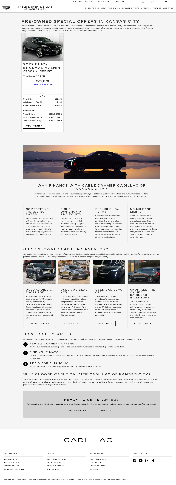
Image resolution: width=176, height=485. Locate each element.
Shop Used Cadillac (143, 323)
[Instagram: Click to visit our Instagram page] (148, 460)
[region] (42, 110)
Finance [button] (157, 8)
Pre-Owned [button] (114, 8)
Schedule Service (56, 466)
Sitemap (32, 479)
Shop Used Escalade (39, 323)
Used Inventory (12, 463)
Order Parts (53, 469)
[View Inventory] (42, 47)
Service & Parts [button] (130, 8)
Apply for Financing (77, 410)
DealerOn (24, 479)
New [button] (103, 8)
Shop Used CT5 (105, 323)
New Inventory (11, 459)
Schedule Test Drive (14, 469)
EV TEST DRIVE (92, 8)
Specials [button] (146, 8)
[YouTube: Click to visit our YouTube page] (142, 460)
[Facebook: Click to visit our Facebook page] (135, 460)
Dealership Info (98, 459)
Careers (94, 469)
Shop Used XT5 (71, 323)
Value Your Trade (56, 463)
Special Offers (11, 466)
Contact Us (105, 410)
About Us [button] (168, 8)
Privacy (39, 479)
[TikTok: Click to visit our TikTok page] (154, 460)
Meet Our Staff (98, 466)
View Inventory (34, 126)
